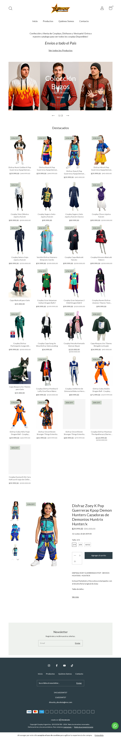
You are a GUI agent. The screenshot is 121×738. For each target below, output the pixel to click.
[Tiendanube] (60, 720)
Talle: (76, 540)
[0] (109, 9)
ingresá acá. (67, 727)
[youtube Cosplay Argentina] (64, 665)
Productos (48, 21)
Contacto (84, 21)
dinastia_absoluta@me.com (60, 702)
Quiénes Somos (66, 21)
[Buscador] (12, 8)
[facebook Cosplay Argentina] (56, 665)
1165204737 (60, 697)
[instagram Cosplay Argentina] (49, 665)
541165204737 (60, 692)
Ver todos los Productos (60, 50)
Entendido (99, 735)
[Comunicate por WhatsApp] (115, 725)
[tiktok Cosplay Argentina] (72, 665)
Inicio (35, 21)
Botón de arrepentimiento (83, 727)
